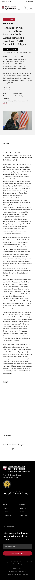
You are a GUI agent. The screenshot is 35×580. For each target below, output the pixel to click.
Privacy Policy (17, 568)
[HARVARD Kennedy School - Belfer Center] (11, 8)
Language (5, 1)
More (31, 8)
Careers (21, 512)
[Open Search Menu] (26, 8)
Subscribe (29, 1)
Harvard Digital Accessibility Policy (17, 574)
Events (5, 508)
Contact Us (23, 515)
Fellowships (7, 515)
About (5, 505)
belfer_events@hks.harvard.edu (13, 449)
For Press (6, 512)
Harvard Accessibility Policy (17, 571)
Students (22, 505)
